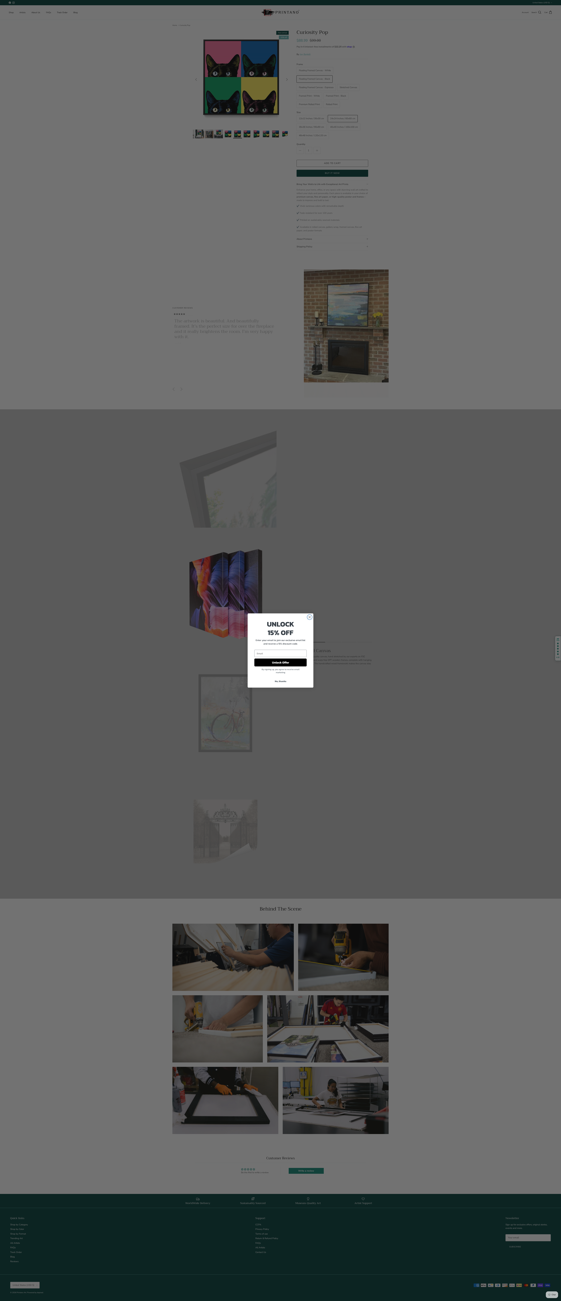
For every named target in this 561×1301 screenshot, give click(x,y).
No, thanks (280, 681)
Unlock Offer (280, 662)
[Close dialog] (309, 617)
